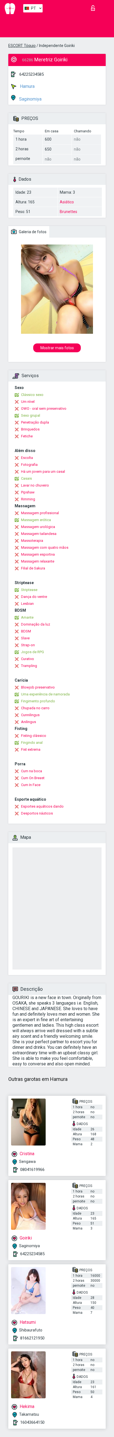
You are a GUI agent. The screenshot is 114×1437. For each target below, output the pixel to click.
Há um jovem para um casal (43, 471)
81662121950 (32, 1338)
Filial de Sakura (33, 568)
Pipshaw (28, 492)
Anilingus (28, 722)
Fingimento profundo (38, 701)
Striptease (29, 590)
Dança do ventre (34, 597)
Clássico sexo (32, 395)
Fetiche (27, 436)
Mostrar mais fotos (57, 348)
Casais (26, 478)
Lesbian (27, 603)
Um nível (28, 402)
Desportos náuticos (37, 813)
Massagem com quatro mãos (44, 547)
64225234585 (31, 74)
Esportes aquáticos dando (42, 806)
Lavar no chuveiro (35, 485)
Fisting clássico (33, 736)
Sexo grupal (30, 415)
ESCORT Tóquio (22, 45)
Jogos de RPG (32, 652)
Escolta (27, 458)
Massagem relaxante (37, 561)
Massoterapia (32, 540)
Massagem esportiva (38, 554)
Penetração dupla (35, 422)
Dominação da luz (35, 624)
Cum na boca (31, 771)
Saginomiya (30, 99)
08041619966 (32, 1169)
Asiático (67, 202)
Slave (25, 638)
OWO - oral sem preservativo (43, 408)
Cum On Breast (33, 778)
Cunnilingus (30, 715)
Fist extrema (30, 749)
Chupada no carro (35, 708)
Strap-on (28, 645)
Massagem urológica (38, 527)
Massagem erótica (36, 520)
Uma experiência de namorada (45, 694)
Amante (27, 617)
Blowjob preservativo (38, 687)
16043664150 (32, 1422)
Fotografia (29, 465)
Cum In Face (30, 785)
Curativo (27, 659)
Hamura (27, 86)
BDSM (26, 631)
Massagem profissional (40, 513)
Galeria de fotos (32, 232)
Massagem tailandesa (38, 534)
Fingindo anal (32, 742)
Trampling (29, 666)
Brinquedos (30, 429)
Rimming (28, 499)
